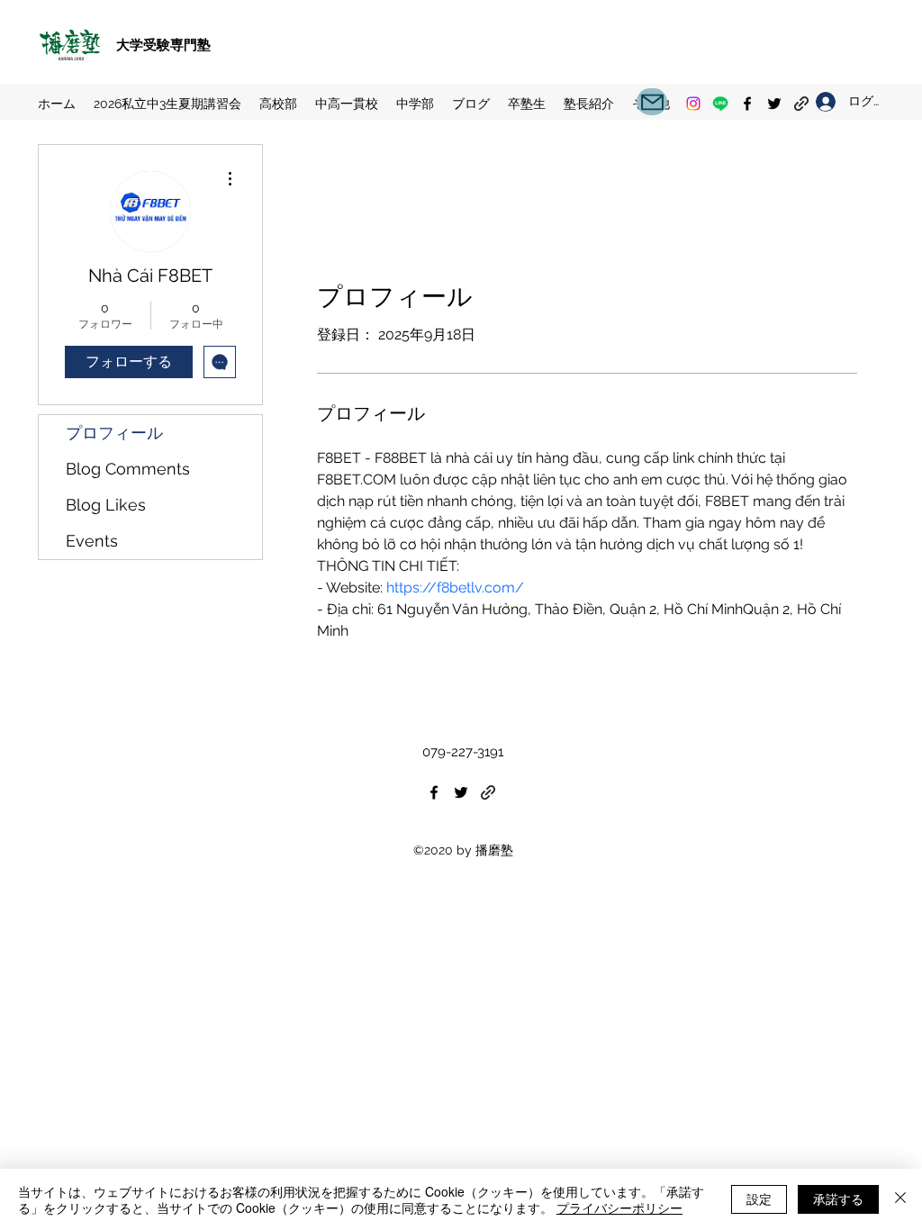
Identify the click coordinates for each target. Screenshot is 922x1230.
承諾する (838, 1198)
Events (92, 540)
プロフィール (114, 432)
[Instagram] (693, 104)
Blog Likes (106, 504)
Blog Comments (128, 468)
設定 (759, 1198)
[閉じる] (900, 1199)
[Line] (720, 104)
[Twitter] (774, 104)
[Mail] (652, 101)
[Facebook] (747, 104)
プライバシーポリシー (619, 1207)
